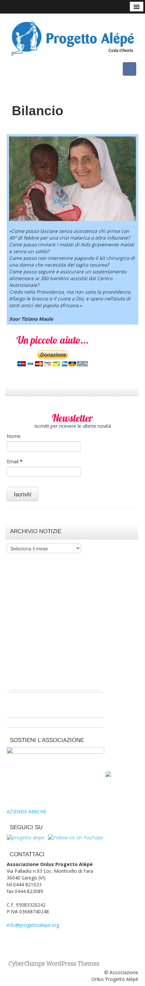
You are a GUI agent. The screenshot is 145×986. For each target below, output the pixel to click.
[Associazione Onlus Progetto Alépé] (72, 37)
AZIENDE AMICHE (26, 811)
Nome (14, 436)
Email (15, 461)
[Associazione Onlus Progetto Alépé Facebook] (129, 69)
